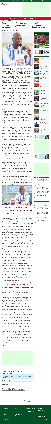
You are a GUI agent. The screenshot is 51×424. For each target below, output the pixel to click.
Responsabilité (17, 415)
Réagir (42, 68)
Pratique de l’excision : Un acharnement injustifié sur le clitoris (42, 196)
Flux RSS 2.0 (17, 413)
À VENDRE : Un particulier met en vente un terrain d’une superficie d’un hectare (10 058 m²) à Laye (43, 192)
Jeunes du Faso (31, 0)
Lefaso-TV (11, 0)
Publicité (16, 409)
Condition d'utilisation (18, 414)
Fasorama (14, 0)
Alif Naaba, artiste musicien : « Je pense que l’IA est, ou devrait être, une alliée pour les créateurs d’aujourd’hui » (44, 66)
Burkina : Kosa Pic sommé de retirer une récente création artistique (44, 91)
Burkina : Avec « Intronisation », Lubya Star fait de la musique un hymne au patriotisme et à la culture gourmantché (44, 99)
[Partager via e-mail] (7, 30)
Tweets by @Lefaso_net (38, 160)
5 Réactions (43, 93)
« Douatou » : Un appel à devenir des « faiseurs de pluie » (44, 110)
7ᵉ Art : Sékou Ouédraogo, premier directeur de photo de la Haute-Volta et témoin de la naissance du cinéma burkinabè (18, 212)
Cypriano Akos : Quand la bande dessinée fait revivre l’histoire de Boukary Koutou (44, 72)
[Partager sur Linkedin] (12, 348)
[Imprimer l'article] (16, 30)
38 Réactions (43, 80)
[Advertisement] (36, 9)
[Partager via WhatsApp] (13, 30)
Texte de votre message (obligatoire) (8, 388)
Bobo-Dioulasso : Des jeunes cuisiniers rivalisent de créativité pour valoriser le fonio (44, 117)
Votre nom (3, 383)
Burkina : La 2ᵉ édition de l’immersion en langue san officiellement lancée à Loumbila (44, 104)
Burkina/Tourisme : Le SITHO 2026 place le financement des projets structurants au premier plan (44, 86)
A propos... (16, 408)
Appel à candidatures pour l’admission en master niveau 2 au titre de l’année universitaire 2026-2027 (43, 184)
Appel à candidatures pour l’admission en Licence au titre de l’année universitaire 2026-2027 (43, 188)
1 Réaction (42, 119)
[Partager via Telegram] (15, 30)
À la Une (11, 18)
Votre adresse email (5, 384)
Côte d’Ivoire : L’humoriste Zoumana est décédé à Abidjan (44, 59)
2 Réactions (43, 106)
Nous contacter (40, 408)
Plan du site (17, 412)
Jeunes (5, 415)
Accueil (3, 20)
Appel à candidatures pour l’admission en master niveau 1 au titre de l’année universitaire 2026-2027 (43, 180)
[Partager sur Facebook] (8, 30)
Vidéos (15, 18)
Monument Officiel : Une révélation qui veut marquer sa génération (44, 123)
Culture (10, 20)
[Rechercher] (7, 18)
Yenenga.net (26, 0)
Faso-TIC (22, 0)
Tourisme (18, 0)
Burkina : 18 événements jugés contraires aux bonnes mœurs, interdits (44, 78)
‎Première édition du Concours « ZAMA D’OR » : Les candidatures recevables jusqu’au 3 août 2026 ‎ (44, 130)
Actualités (6, 20)
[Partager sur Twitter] (10, 30)
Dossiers (19, 18)
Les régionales (6, 0)
